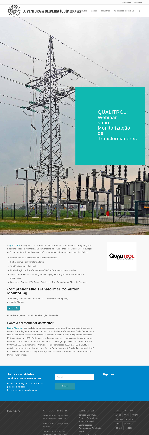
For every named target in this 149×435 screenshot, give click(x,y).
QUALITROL (15, 245)
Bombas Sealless (86, 421)
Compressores (85, 425)
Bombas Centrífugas (88, 415)
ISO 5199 (128, 428)
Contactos (138, 2)
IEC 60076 (127, 424)
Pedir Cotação (13, 411)
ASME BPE (119, 419)
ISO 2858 (119, 428)
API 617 (126, 415)
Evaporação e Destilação (90, 428)
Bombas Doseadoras (88, 418)
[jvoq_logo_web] (50, 11)
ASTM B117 (130, 419)
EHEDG (118, 424)
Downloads (126, 2)
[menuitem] (126, 2)
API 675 (135, 415)
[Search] (139, 11)
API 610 (118, 415)
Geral (81, 431)
